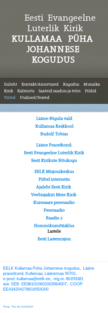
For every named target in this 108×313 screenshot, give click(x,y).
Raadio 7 (54, 217)
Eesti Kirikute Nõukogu (54, 160)
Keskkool (64, 126)
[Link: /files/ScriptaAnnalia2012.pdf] (71, 187)
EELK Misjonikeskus (54, 171)
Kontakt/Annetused (40, 84)
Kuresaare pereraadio (54, 202)
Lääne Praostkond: (54, 145)
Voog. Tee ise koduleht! (18, 306)
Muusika (91, 84)
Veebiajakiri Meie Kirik (53, 194)
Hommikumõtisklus (54, 225)
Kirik (8, 90)
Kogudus (71, 84)
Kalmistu (25, 90)
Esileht (10, 84)
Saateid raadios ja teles (59, 90)
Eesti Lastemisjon (54, 238)
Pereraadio (54, 210)
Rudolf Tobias (54, 133)
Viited (10, 97)
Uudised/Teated (35, 97)
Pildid (90, 90)
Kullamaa (44, 126)
